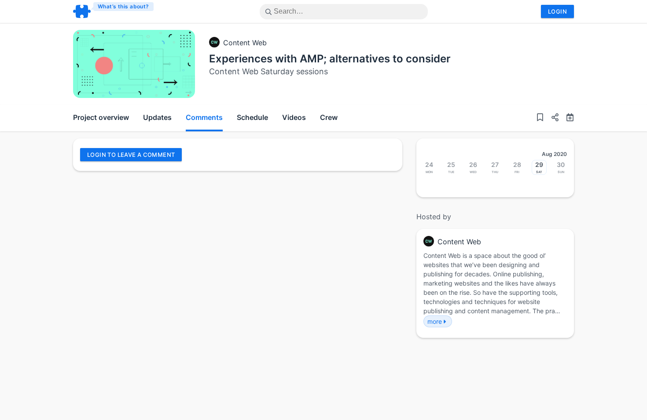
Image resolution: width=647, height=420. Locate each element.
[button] (551, 118)
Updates (157, 117)
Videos (294, 117)
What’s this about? (123, 6)
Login (557, 11)
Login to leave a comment (131, 154)
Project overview (101, 117)
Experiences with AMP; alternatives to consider (330, 58)
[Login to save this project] (540, 118)
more (434, 321)
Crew (329, 117)
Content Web (245, 42)
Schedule (252, 117)
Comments (204, 117)
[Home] (113, 11)
